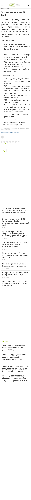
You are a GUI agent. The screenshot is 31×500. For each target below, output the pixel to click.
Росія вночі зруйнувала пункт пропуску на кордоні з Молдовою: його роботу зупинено (14, 358)
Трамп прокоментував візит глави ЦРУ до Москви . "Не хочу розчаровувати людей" (14, 244)
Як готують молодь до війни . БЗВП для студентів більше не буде (15, 274)
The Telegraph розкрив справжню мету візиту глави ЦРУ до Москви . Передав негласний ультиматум (14, 210)
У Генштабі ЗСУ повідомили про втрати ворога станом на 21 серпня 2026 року (15, 347)
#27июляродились (14, 132)
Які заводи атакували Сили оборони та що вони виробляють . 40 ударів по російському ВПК (15, 378)
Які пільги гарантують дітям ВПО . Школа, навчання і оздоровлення (14, 265)
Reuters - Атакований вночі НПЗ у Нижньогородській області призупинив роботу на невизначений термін (15, 222)
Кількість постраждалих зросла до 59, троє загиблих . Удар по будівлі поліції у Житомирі (15, 368)
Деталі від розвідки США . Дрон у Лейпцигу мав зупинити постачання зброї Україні (15, 255)
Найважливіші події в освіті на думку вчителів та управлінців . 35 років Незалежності (15, 283)
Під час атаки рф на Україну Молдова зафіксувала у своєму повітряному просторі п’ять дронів (14, 234)
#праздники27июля (5, 132)
